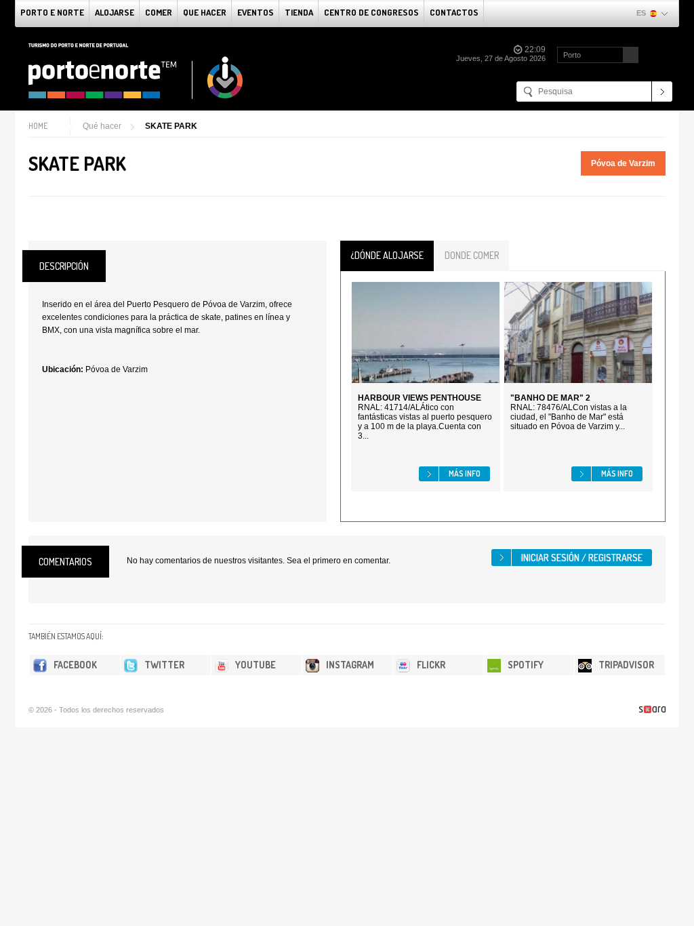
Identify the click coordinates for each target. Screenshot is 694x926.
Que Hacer (204, 12)
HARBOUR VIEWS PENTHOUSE (419, 398)
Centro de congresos (371, 12)
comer (158, 12)
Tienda (299, 12)
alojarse (114, 12)
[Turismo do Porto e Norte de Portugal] (136, 71)
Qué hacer (102, 126)
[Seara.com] (652, 709)
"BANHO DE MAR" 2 (550, 398)
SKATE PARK (171, 126)
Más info (465, 473)
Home (37, 126)
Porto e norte (52, 12)
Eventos (255, 12)
